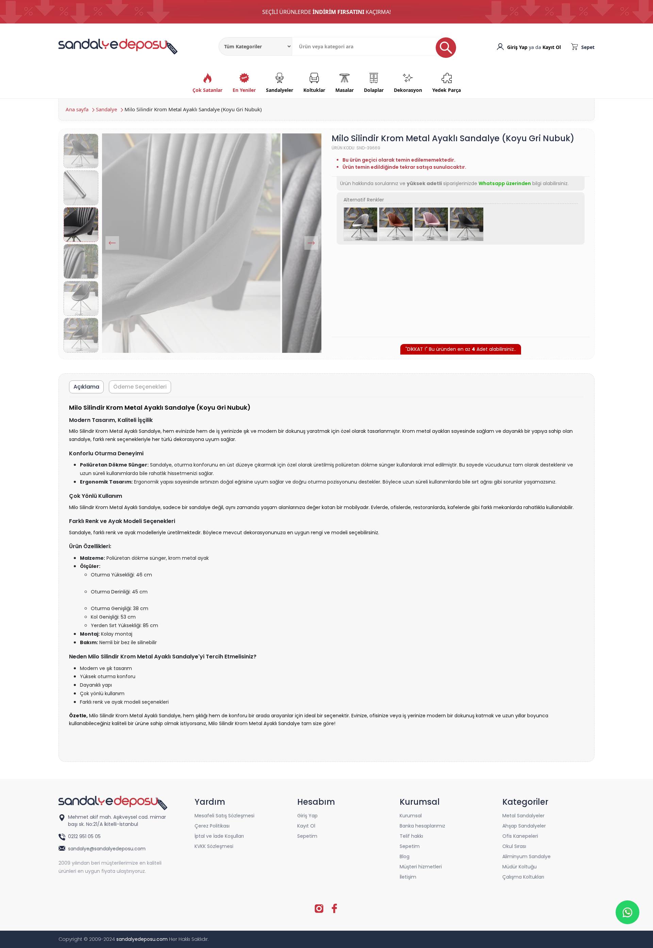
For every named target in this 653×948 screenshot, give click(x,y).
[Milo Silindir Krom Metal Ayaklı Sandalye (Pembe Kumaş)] (431, 224)
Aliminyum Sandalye (526, 856)
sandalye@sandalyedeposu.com (107, 848)
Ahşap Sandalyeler (524, 825)
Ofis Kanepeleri (520, 836)
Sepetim (307, 836)
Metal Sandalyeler (523, 815)
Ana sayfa (77, 109)
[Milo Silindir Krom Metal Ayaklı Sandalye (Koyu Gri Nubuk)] (467, 224)
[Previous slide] (112, 243)
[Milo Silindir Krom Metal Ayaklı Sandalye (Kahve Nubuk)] (396, 224)
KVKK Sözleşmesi (214, 846)
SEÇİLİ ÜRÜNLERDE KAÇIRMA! (326, 12)
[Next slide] (311, 243)
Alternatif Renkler (364, 199)
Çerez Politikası (212, 825)
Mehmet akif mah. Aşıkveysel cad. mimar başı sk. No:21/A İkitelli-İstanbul (117, 821)
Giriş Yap (517, 47)
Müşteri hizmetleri (421, 866)
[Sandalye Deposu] (118, 46)
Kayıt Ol (551, 47)
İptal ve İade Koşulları (219, 836)
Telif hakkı (411, 836)
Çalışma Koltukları (523, 876)
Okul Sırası (514, 846)
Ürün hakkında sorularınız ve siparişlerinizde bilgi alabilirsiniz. (454, 183)
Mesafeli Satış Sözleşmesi (224, 815)
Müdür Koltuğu (519, 866)
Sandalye (106, 109)
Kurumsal (411, 815)
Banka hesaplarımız (422, 825)
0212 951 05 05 (85, 836)
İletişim (408, 876)
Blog (404, 856)
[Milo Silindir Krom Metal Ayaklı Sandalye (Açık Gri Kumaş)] (361, 224)
